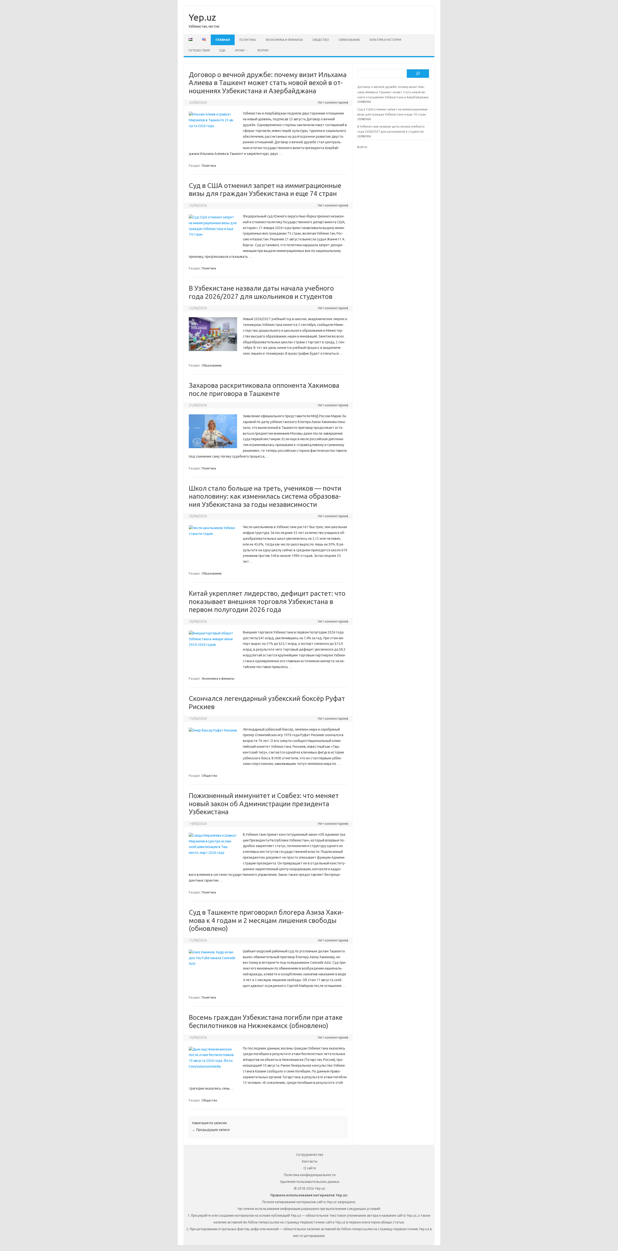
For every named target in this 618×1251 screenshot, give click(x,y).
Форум (262, 50)
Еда (222, 50)
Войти (362, 147)
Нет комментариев (333, 102)
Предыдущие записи (211, 1130)
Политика (247, 39)
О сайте (309, 1168)
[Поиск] (418, 73)
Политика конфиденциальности (310, 1175)
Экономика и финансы (284, 39)
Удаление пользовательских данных (309, 1182)
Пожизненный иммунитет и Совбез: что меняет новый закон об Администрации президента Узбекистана (264, 803)
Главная (223, 39)
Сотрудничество (309, 1155)
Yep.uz (202, 17)
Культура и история (385, 39)
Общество (320, 39)
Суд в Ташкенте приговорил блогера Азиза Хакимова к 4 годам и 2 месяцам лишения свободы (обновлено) (266, 920)
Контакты (309, 1161)
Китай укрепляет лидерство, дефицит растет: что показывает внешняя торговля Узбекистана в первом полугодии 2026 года (267, 601)
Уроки (240, 50)
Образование (349, 39)
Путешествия (199, 50)
